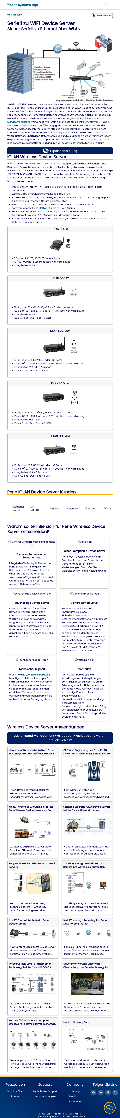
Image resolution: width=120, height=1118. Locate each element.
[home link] (22, 4)
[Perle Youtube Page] (93, 1092)
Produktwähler (15, 1091)
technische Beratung (38, 674)
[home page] (8, 14)
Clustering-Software (34, 563)
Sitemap (75, 1091)
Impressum (75, 1101)
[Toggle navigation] (106, 6)
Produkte (18, 14)
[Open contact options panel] (110, 1108)
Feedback (75, 1096)
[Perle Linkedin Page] (101, 1092)
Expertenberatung (63, 151)
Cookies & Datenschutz (72, 1116)
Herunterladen (104, 15)
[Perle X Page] (115, 1092)
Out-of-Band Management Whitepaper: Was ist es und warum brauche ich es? (60, 738)
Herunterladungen (45, 1096)
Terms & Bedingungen (47, 1116)
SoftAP (43, 208)
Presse (15, 1096)
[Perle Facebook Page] (108, 1092)
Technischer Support (45, 1091)
